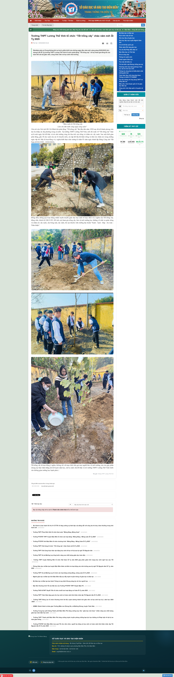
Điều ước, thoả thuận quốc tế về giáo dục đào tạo (130, 85)
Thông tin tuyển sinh (125, 57)
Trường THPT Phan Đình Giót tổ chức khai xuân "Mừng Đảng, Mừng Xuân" (56, 532)
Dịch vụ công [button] (81, 20)
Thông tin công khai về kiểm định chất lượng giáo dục (131, 72)
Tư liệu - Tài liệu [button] (67, 20)
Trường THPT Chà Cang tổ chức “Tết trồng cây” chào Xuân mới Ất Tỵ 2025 (56, 546)
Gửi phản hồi (168, 675)
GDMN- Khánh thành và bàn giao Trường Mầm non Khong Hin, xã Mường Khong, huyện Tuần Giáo (64, 606)
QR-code (34, 662)
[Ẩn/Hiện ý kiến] (70, 504)
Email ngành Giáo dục (126, 59)
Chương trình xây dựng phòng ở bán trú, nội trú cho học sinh (130, 67)
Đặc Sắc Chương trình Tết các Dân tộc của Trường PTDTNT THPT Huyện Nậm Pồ (58, 586)
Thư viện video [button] (128, 20)
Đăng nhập (135, 115)
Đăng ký (141, 118)
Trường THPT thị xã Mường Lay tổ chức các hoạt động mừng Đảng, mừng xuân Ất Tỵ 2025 (61, 573)
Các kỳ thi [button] (116, 20)
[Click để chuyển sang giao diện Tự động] (30, 670)
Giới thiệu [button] (38, 20)
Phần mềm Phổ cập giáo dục (128, 47)
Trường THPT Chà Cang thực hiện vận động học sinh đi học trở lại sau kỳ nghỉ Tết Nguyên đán (63, 550)
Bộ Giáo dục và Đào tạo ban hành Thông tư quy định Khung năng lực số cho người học (60, 581)
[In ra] (107, 43)
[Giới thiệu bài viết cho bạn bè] (103, 43)
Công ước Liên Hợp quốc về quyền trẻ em (131, 89)
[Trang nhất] (31, 20)
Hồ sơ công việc (124, 54)
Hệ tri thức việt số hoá (126, 35)
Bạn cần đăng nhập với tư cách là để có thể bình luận (55, 510)
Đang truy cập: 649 (48, 662)
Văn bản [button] (56, 20)
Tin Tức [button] (47, 20)
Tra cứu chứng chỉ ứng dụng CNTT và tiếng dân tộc (131, 80)
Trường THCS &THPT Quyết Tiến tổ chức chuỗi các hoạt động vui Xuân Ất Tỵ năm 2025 (60, 590)
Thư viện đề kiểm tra (125, 62)
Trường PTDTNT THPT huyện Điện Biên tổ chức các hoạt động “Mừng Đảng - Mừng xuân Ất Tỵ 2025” (64, 537)
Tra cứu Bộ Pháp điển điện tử (128, 49)
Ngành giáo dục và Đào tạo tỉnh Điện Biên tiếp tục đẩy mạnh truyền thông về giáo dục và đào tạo (63, 576)
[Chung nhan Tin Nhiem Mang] (38, 636)
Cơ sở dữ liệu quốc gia (126, 45)
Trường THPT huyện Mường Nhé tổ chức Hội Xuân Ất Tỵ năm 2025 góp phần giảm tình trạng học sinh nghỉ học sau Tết (73, 560)
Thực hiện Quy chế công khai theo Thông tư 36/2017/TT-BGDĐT (130, 76)
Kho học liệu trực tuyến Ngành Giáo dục (130, 41)
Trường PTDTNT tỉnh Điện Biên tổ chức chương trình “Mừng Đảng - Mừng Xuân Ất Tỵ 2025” (61, 541)
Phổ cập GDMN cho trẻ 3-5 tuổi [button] (99, 20)
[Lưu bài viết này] (111, 43)
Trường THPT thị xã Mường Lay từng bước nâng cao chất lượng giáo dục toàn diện (59, 555)
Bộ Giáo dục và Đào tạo (126, 33)
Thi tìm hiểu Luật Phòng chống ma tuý (131, 64)
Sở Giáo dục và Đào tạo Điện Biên (78, 661)
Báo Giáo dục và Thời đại (127, 52)
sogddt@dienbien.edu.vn (64, 651)
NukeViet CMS (97, 661)
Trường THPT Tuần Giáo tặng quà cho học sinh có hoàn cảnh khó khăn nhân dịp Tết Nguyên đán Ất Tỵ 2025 (67, 595)
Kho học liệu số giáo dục (127, 38)
